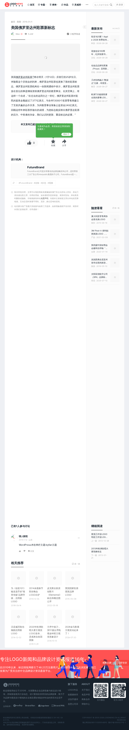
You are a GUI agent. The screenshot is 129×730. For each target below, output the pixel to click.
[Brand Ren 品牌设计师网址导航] (32, 706)
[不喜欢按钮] (24, 551)
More (116, 28)
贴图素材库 (73, 694)
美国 (19, 22)
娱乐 (13, 22)
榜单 (54, 4)
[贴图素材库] (19, 706)
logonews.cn (110, 717)
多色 (44, 183)
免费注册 (106, 662)
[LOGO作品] (45, 706)
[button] (64, 143)
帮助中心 (86, 704)
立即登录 (122, 662)
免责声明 (44, 198)
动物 (37, 183)
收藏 (53, 145)
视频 (51, 183)
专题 (43, 4)
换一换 (116, 208)
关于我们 (86, 690)
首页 (32, 4)
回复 (32, 551)
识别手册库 (73, 699)
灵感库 (77, 4)
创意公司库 (73, 704)
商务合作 (86, 699)
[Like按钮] (28, 143)
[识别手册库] (58, 706)
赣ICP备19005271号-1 (117, 722)
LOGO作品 (73, 690)
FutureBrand (26, 183)
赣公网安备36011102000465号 (94, 722)
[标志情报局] (14, 4)
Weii (18, 34)
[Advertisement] (45, 365)
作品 (66, 4)
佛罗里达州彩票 (24, 77)
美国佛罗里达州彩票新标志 (33, 27)
